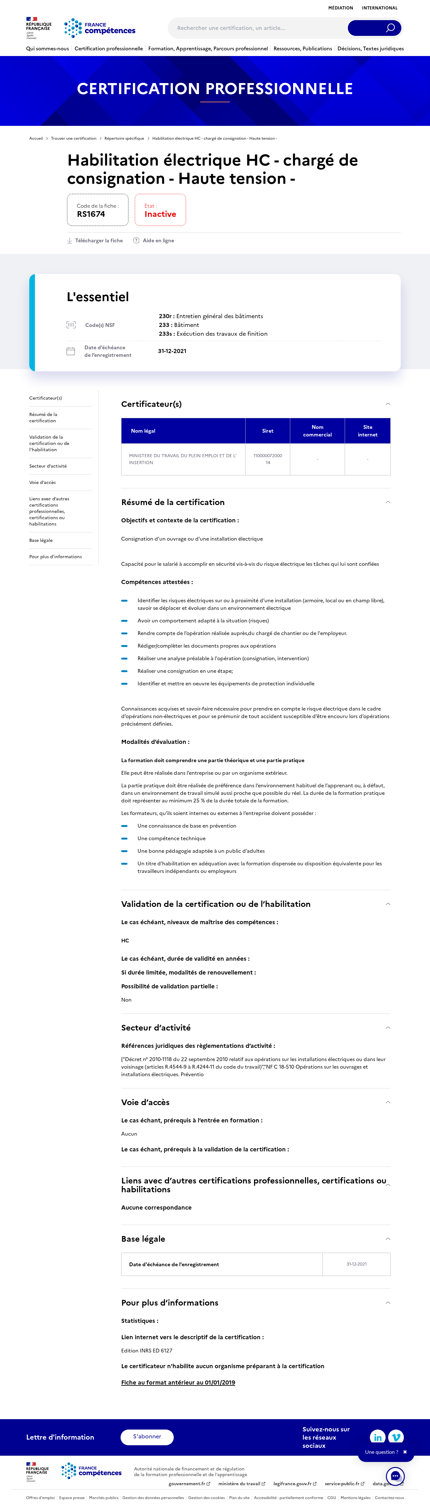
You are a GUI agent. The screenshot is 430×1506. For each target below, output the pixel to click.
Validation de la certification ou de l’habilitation (216, 904)
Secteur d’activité (156, 1027)
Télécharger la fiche (99, 240)
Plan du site (239, 1497)
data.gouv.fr (386, 1483)
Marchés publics (103, 1497)
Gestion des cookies (206, 1497)
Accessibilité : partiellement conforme (288, 1497)
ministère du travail (239, 1483)
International (380, 8)
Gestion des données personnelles (153, 1497)
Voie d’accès (145, 1102)
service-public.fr (342, 1483)
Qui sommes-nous (47, 48)
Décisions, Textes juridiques (370, 48)
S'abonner (147, 1436)
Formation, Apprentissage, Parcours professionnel (208, 48)
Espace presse (72, 1497)
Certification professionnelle (109, 48)
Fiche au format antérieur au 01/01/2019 (178, 1382)
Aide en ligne (158, 240)
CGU (331, 1497)
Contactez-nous (389, 1497)
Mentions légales (356, 1497)
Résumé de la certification (173, 502)
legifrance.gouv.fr (293, 1483)
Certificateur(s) (151, 404)
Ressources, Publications (303, 48)
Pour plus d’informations (169, 1302)
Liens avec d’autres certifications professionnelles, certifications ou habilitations (254, 1184)
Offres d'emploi (40, 1497)
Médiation (340, 8)
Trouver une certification (73, 138)
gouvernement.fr (187, 1483)
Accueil (36, 138)
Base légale (143, 1239)
